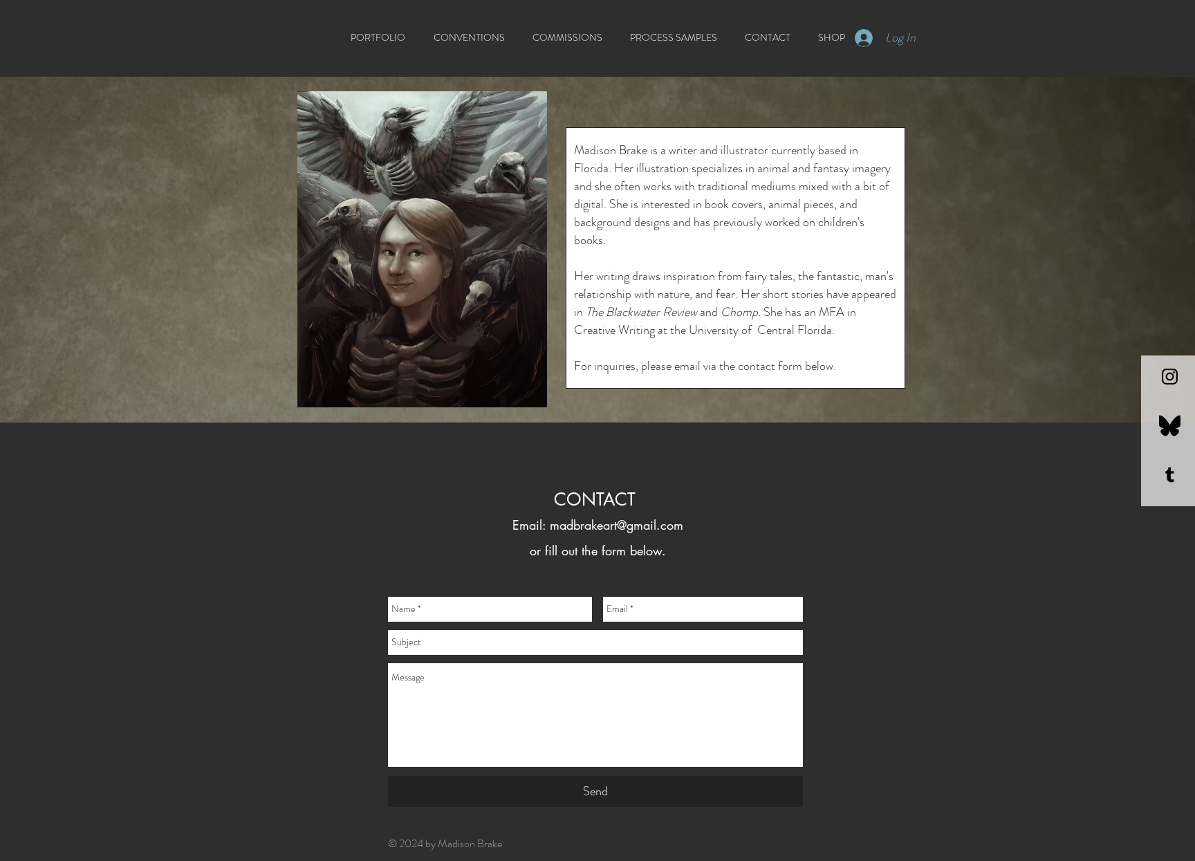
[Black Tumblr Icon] (1169, 474)
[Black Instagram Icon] (1169, 376)
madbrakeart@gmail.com (616, 525)
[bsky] (1169, 425)
